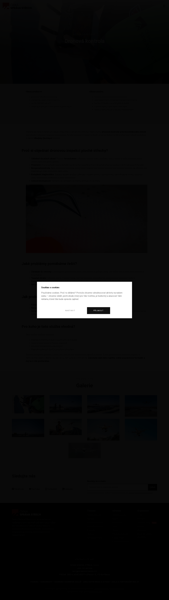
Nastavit (70, 311)
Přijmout (98, 311)
